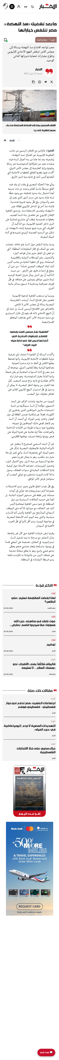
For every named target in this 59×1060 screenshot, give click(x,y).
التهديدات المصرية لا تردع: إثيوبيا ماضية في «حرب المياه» (29, 727)
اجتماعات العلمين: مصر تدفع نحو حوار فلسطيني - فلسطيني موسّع (30, 705)
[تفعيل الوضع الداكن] (32, 6)
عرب (53, 39)
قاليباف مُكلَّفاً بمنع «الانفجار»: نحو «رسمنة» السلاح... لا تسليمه (34, 666)
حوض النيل (42, 39)
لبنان (53, 593)
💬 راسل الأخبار (46, 1052)
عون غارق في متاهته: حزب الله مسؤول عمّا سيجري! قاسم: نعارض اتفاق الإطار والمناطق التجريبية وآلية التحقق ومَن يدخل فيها (31, 623)
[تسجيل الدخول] (19, 6)
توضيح (51, 644)
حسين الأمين (51, 608)
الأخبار (38, 69)
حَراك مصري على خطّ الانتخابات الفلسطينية (36, 750)
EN (25, 6)
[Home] (48, 6)
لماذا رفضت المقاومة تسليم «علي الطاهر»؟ (33, 599)
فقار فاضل (52, 674)
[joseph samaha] (5, 6)
